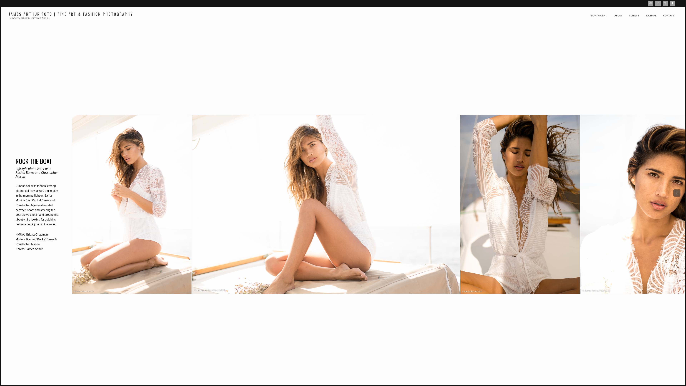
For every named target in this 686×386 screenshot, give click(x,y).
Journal (651, 15)
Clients (634, 15)
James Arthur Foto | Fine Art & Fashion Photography (71, 14)
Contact (668, 15)
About (618, 15)
